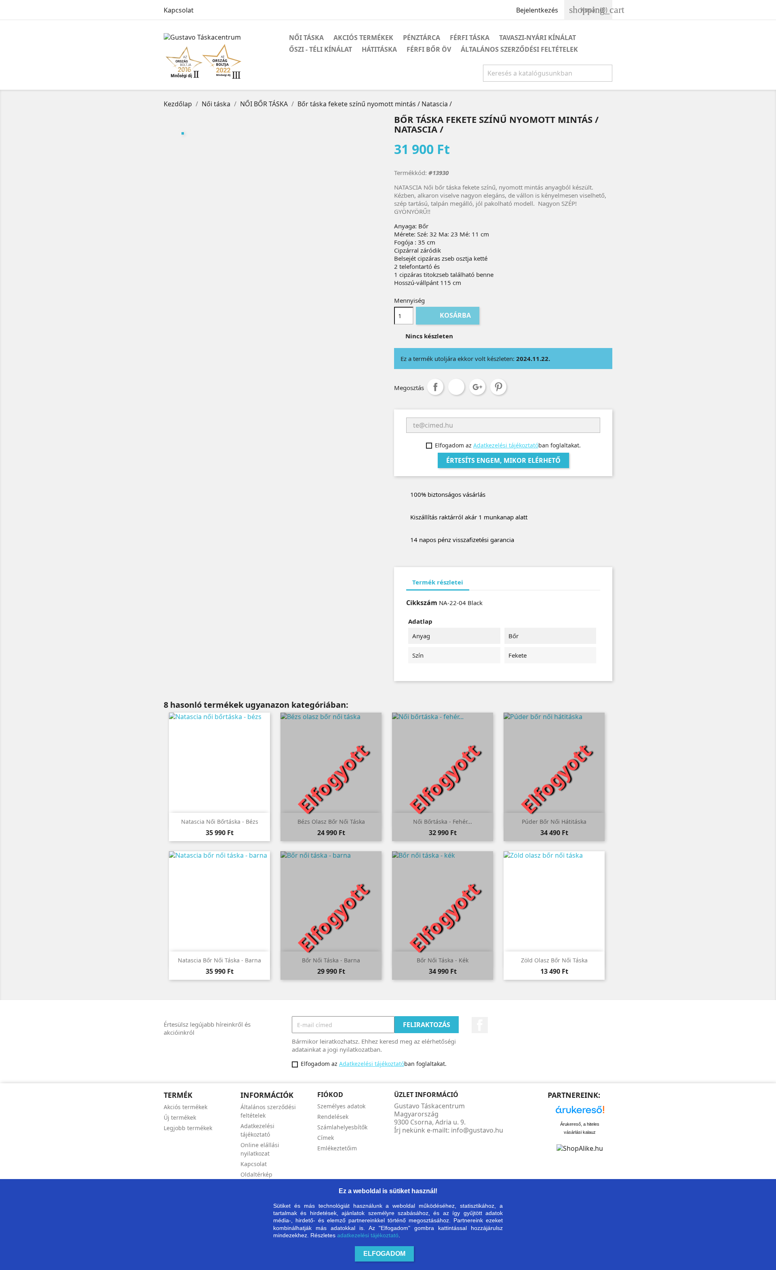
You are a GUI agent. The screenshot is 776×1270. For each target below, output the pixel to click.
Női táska (306, 37)
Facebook (480, 1025)
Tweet (456, 387)
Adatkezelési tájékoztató (505, 445)
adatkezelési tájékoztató (368, 1235)
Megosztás (435, 387)
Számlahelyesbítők (342, 1127)
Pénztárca (421, 37)
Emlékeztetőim (337, 1148)
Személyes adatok (341, 1106)
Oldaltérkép (256, 1174)
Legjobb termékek (188, 1128)
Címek (325, 1137)
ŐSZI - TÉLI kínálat (320, 49)
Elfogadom (384, 1253)
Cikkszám (421, 603)
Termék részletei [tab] (437, 582)
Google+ (477, 387)
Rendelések (332, 1116)
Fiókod (330, 1094)
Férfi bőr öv (429, 49)
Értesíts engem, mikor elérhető (503, 460)
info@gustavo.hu (477, 1130)
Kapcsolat (179, 10)
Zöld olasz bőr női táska (554, 960)
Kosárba (448, 315)
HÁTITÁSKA (379, 49)
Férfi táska (469, 37)
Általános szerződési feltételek (519, 49)
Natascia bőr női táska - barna (219, 960)
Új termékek (180, 1117)
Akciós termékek (363, 37)
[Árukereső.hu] (580, 1112)
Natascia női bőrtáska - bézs (219, 821)
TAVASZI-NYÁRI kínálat (537, 37)
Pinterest (498, 387)
